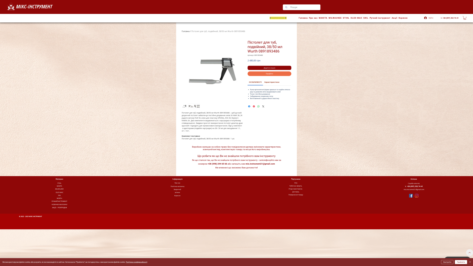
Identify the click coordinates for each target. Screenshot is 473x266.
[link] (255, 82)
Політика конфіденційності (136, 262)
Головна (186, 31)
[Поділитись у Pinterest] (253, 106)
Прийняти (461, 262)
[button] (465, 18)
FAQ (295, 183)
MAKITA (59, 186)
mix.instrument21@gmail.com (260, 164)
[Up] (469, 252)
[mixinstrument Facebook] (411, 196)
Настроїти (447, 262)
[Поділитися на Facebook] (249, 106)
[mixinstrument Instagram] (417, 196)
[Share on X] (263, 106)
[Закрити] (470, 262)
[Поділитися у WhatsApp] (258, 106)
